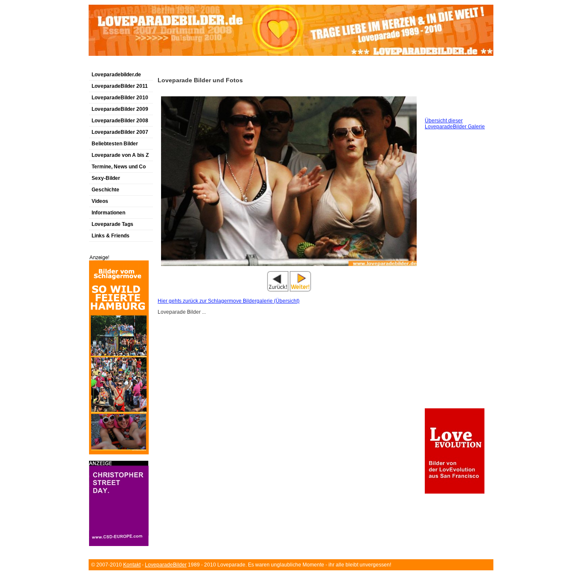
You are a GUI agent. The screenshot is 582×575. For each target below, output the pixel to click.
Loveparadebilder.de (116, 75)
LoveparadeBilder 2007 (120, 132)
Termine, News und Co (119, 167)
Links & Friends (111, 236)
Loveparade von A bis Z (120, 155)
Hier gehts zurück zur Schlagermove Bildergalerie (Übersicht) (229, 301)
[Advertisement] (188, 65)
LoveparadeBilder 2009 (120, 109)
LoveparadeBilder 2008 (120, 121)
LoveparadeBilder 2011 (120, 86)
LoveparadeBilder (166, 565)
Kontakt (132, 565)
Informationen (108, 213)
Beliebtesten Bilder (115, 144)
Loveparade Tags (112, 224)
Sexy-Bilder (106, 178)
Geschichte (105, 190)
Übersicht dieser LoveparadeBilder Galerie (455, 124)
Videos (100, 201)
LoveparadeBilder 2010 (120, 98)
